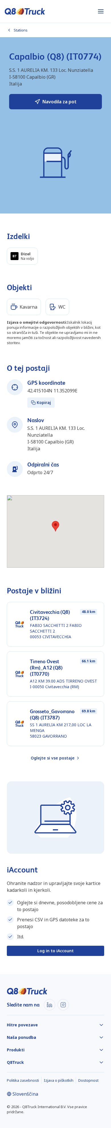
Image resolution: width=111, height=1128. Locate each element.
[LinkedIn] (49, 1004)
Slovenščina (25, 1094)
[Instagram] (63, 1004)
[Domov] (25, 11)
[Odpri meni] (100, 11)
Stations (21, 30)
